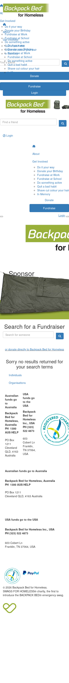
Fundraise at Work (19, 53)
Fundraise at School (20, 57)
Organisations (17, 383)
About (6, 32)
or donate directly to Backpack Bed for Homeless (34, 349)
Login (9, 94)
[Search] (63, 123)
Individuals (15, 375)
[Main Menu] (1, 216)
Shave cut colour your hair (23, 68)
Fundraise (34, 86)
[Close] (67, 216)
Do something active (20, 61)
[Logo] (34, 10)
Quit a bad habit (17, 64)
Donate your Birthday (20, 49)
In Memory (14, 72)
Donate (34, 78)
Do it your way (16, 45)
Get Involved (10, 39)
